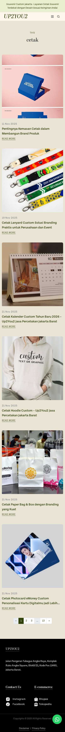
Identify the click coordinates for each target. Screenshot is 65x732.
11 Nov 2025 (9, 123)
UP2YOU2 (16, 16)
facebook (19, 704)
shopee (43, 699)
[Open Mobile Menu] (52, 16)
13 (43, 620)
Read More (9, 138)
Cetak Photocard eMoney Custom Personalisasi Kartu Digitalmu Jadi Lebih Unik (29, 603)
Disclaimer (24, 728)
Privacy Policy (38, 728)
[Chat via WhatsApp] (57, 719)
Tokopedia (45, 704)
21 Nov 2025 (9, 311)
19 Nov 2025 (9, 217)
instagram (19, 699)
